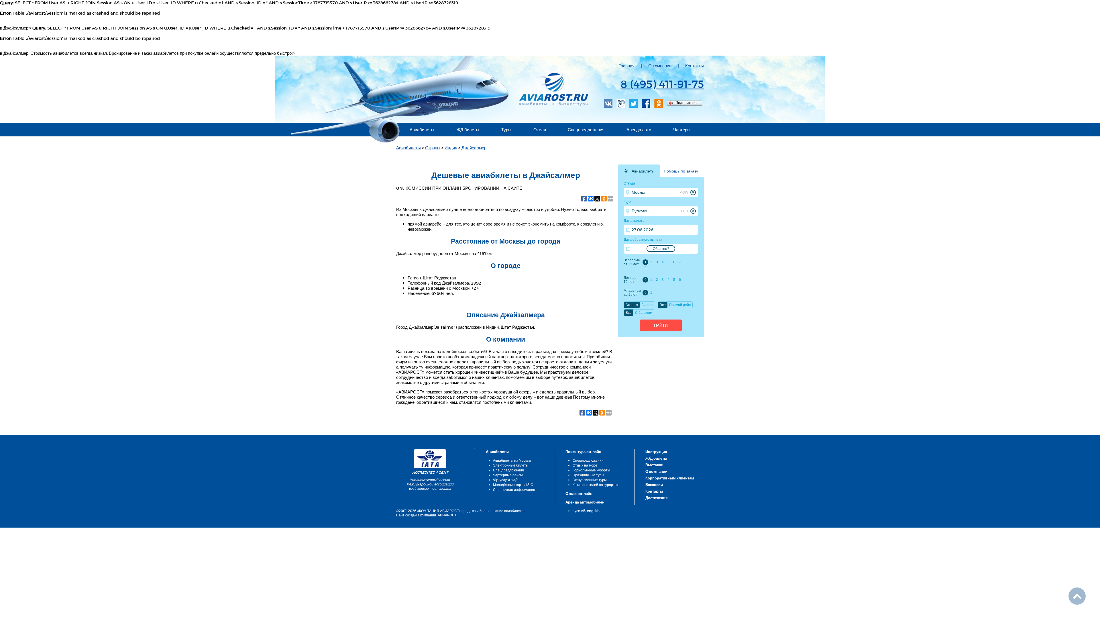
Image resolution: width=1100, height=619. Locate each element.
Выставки (654, 465)
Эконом (632, 305)
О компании (659, 65)
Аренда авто (638, 129)
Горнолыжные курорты (591, 470)
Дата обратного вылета (643, 240)
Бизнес (647, 305)
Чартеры (681, 129)
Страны (432, 147)
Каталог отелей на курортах (595, 485)
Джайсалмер (473, 147)
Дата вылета (634, 221)
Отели (539, 129)
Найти (661, 325)
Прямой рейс (680, 305)
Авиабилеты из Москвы (512, 460)
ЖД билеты (467, 129)
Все (663, 305)
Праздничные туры (588, 475)
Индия (451, 147)
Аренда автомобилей (584, 502)
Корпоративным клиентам (669, 478)
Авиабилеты (422, 129)
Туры (506, 129)
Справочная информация (514, 489)
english (593, 511)
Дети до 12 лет (630, 280)
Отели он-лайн (578, 493)
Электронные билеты (511, 465)
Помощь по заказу (681, 171)
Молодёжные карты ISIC (513, 485)
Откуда (629, 183)
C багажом (643, 313)
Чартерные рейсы (508, 475)
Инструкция (656, 451)
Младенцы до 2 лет (632, 293)
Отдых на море (585, 465)
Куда (627, 202)
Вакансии (654, 484)
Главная (626, 65)
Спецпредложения (586, 129)
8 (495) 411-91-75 (662, 83)
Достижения (656, 497)
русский (579, 511)
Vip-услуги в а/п (505, 480)
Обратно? (661, 249)
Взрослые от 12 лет (632, 262)
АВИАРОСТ (447, 515)
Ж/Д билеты (656, 458)
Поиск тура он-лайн (583, 451)
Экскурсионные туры (590, 480)
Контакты (694, 65)
